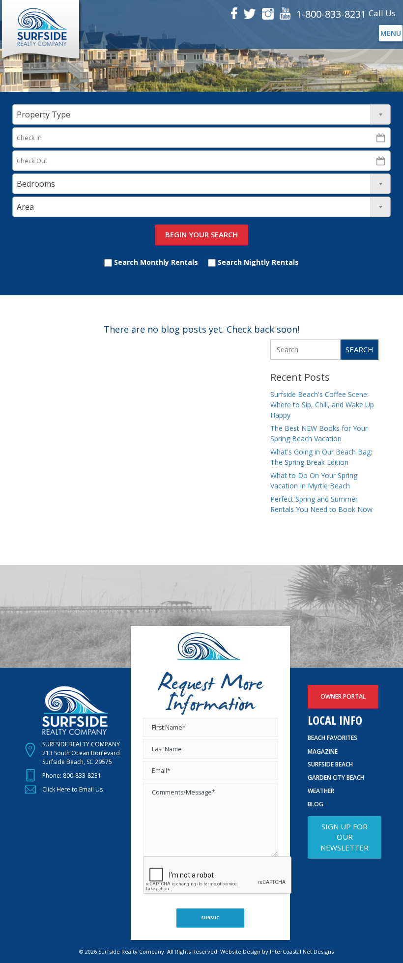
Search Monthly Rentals (155, 262)
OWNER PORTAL (343, 696)
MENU (390, 33)
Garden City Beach (336, 777)
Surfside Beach (330, 764)
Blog (315, 804)
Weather (321, 791)
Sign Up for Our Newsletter (344, 836)
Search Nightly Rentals (257, 262)
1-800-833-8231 (331, 14)
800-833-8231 (82, 775)
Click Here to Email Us (72, 789)
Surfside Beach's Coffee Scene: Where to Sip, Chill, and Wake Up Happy (322, 405)
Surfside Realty (42, 31)
